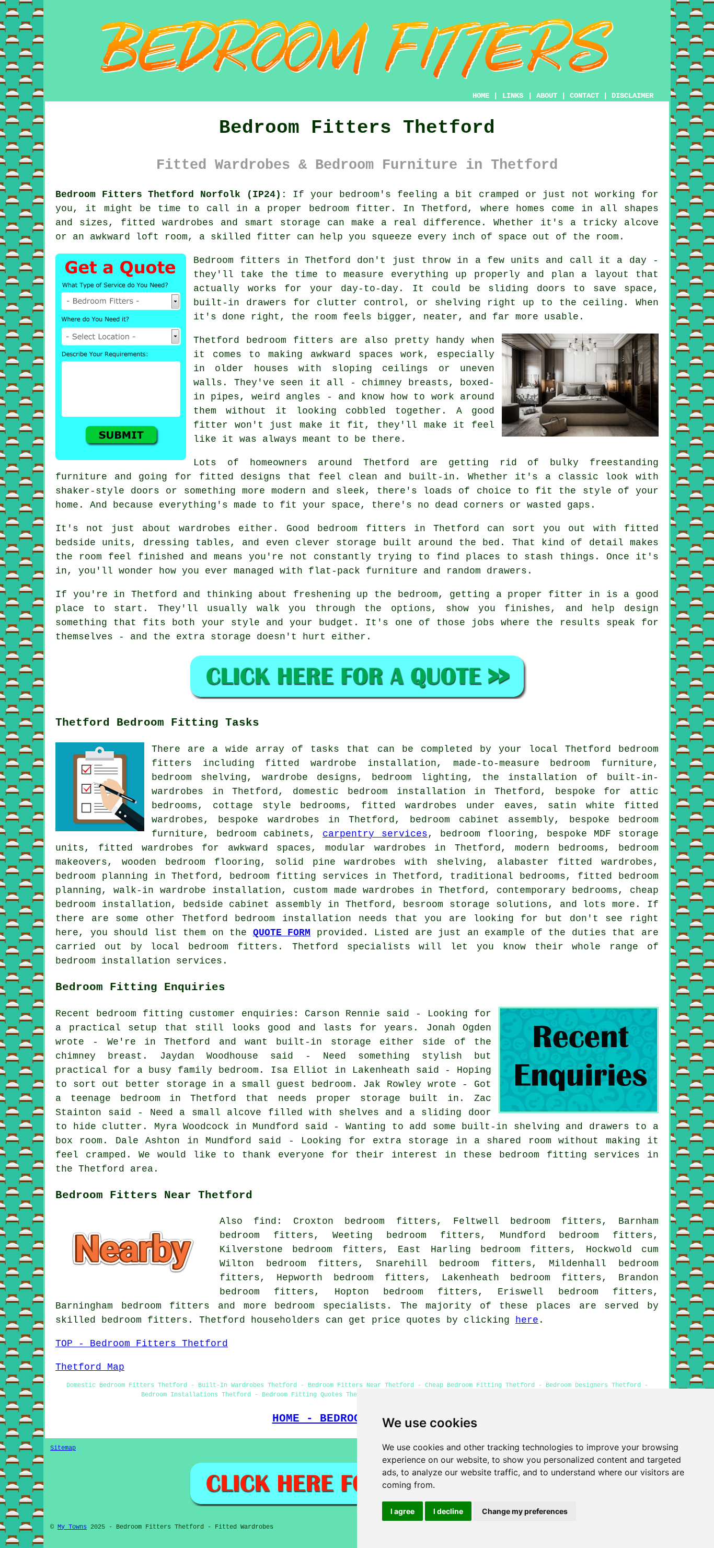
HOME (481, 95)
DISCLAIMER (632, 95)
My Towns (72, 1527)
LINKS (512, 95)
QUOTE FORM (282, 932)
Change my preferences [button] (525, 1511)
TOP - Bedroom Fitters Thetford (141, 1343)
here (526, 1320)
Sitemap (63, 1448)
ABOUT (546, 95)
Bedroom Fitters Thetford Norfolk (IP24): (171, 194)
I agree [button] (402, 1511)
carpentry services (375, 834)
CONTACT (584, 95)
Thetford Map (89, 1367)
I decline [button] (448, 1511)
